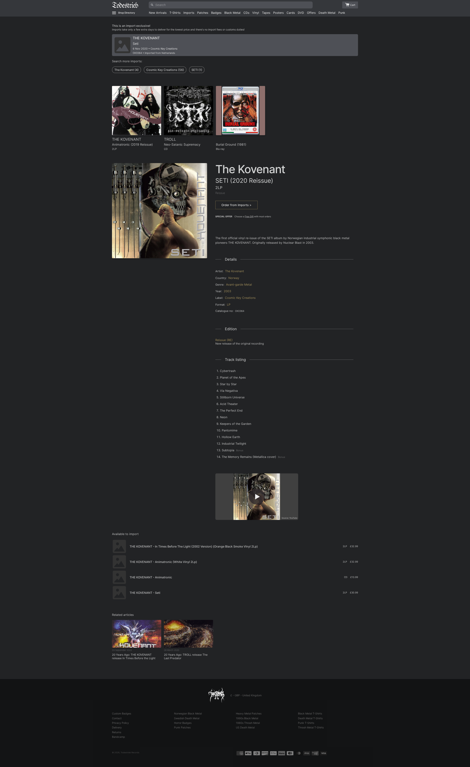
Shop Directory (126, 12)
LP (228, 304)
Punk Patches (182, 727)
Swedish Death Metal (186, 718)
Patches (202, 13)
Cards (291, 13)
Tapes (266, 13)
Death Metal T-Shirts (310, 718)
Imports (188, 13)
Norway (233, 278)
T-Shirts (174, 13)
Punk (341, 13)
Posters (278, 13)
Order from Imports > (236, 205)
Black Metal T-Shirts (310, 713)
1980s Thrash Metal (248, 722)
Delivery (117, 727)
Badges (216, 13)
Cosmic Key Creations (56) (165, 70)
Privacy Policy (120, 722)
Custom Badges (121, 713)
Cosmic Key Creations (240, 298)
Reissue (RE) (224, 340)
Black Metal (232, 13)
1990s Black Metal (247, 718)
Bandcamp (118, 736)
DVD (301, 13)
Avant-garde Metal (239, 284)
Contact (117, 718)
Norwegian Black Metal (188, 713)
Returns (116, 732)
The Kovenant (234, 271)
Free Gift (249, 216)
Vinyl (255, 13)
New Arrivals (158, 13)
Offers (311, 13)
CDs (246, 13)
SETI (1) (196, 70)
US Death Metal (245, 727)
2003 (227, 291)
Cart (352, 4)
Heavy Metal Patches (248, 713)
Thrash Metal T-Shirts (311, 727)
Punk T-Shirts (306, 722)
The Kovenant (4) (126, 70)
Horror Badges (182, 722)
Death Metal (327, 13)
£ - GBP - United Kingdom (246, 695)
